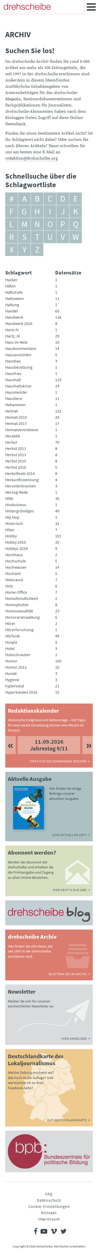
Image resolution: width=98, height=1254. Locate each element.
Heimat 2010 (16, 417)
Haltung (12, 304)
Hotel (10, 648)
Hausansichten (18, 354)
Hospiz (11, 642)
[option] (49, 745)
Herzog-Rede (16, 492)
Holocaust (14, 579)
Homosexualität (19, 610)
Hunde (11, 673)
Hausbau (13, 360)
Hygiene (12, 679)
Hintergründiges (19, 510)
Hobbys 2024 (16, 548)
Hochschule (15, 560)
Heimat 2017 (16, 423)
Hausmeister (16, 392)
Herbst (11, 442)
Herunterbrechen (20, 485)
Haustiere (13, 398)
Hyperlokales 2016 (21, 692)
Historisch (14, 523)
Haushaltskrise (18, 385)
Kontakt (49, 1212)
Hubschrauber (18, 654)
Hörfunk (12, 635)
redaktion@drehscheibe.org (31, 158)
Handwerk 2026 (18, 323)
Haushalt (13, 379)
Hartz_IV (12, 335)
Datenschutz (49, 1200)
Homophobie (16, 604)
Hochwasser (16, 567)
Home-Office (16, 592)
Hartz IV (12, 329)
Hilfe (9, 498)
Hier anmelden (74, 1038)
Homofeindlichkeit (21, 598)
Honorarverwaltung (22, 617)
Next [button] (87, 745)
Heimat (11, 410)
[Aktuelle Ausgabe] (28, 807)
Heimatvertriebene (21, 429)
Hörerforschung (19, 629)
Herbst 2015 (15, 460)
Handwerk (14, 317)
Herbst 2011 (15, 448)
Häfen (10, 286)
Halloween (14, 298)
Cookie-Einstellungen (49, 1206)
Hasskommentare (20, 348)
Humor (11, 660)
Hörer (10, 623)
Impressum (49, 1218)
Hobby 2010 (15, 542)
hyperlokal (14, 685)
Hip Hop (12, 517)
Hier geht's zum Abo (70, 890)
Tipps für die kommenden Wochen (58, 761)
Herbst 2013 (15, 454)
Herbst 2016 (15, 467)
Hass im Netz (16, 342)
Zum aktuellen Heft (70, 835)
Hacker (11, 279)
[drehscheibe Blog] (49, 914)
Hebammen (15, 404)
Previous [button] (10, 745)
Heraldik (12, 435)
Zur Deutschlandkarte (67, 1120)
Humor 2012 (16, 667)
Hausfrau (13, 373)
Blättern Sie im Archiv (68, 974)
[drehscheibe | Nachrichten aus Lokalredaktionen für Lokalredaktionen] (27, 6)
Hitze (9, 529)
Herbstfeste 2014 (20, 473)
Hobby (11, 535)
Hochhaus (14, 554)
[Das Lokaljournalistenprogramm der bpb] (49, 1151)
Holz (9, 585)
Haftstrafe (14, 292)
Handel (11, 311)
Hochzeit (13, 573)
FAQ (49, 1193)
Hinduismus (15, 504)
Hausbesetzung (18, 367)
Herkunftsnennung (22, 479)
